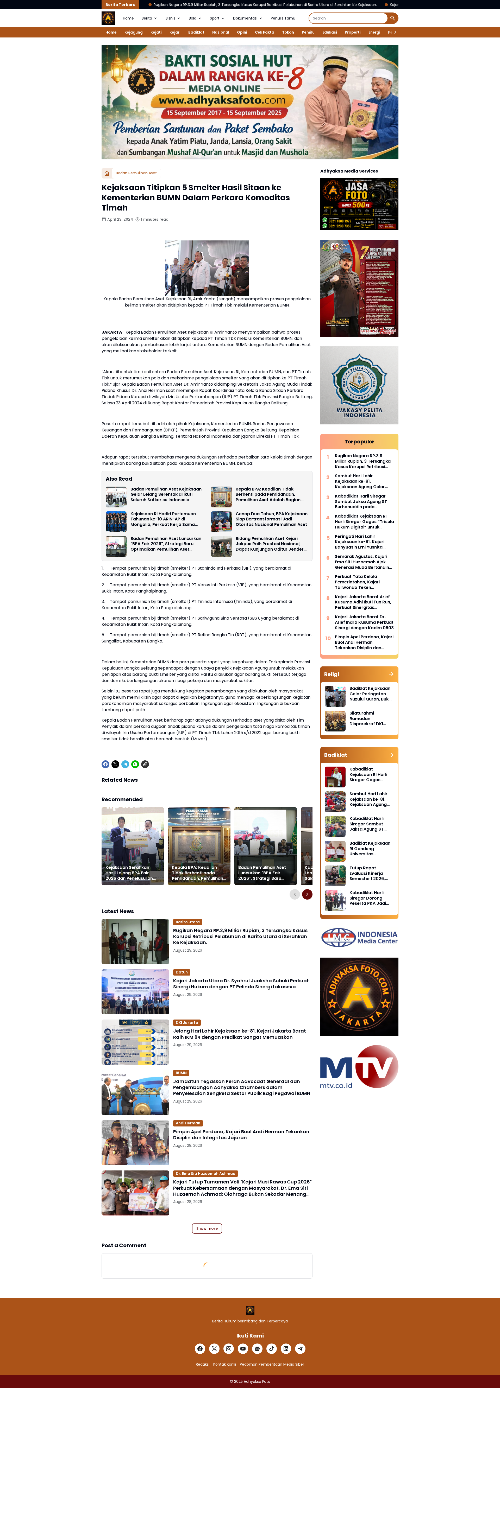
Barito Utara (188, 922)
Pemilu (308, 32)
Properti (353, 32)
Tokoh (288, 32)
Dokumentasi (245, 18)
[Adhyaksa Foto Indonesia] (108, 18)
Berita (147, 18)
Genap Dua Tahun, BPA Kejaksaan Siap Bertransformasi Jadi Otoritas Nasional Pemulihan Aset (272, 519)
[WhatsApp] (135, 764)
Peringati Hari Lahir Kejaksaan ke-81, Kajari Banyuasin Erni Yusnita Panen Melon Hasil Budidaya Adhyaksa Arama (364, 542)
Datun (182, 972)
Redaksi (202, 1364)
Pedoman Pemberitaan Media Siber (272, 1364)
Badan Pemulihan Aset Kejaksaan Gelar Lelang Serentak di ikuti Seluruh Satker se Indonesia (166, 495)
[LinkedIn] (286, 1348)
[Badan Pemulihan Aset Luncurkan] (116, 546)
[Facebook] (105, 764)
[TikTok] (271, 1348)
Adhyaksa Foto (257, 1381)
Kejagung (133, 32)
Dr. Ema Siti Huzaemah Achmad (205, 1173)
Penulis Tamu (283, 18)
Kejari (175, 32)
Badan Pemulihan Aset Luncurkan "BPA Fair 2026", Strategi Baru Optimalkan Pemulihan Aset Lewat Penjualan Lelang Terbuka (165, 544)
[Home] (107, 173)
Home (128, 18)
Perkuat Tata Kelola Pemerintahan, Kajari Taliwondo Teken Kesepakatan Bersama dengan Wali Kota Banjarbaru (359, 582)
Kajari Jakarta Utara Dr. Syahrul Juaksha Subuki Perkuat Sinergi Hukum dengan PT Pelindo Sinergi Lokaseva (241, 984)
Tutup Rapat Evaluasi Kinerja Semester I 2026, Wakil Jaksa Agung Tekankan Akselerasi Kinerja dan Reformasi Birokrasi (371, 873)
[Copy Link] (145, 764)
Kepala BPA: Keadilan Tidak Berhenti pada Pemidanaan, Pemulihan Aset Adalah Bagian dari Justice (268, 495)
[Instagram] (228, 1348)
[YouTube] (243, 1348)
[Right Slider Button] (393, 32)
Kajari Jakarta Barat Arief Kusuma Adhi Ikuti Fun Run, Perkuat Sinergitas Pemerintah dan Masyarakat (363, 602)
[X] (115, 764)
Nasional (220, 32)
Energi (374, 32)
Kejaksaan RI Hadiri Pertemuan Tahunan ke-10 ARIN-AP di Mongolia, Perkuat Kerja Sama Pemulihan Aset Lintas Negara (163, 519)
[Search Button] (393, 18)
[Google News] (257, 1348)
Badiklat (196, 32)
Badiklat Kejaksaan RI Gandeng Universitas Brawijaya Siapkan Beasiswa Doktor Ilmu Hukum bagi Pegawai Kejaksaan (370, 849)
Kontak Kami (224, 1364)
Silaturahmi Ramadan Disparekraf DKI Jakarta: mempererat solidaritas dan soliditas (366, 719)
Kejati (156, 32)
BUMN (181, 1072)
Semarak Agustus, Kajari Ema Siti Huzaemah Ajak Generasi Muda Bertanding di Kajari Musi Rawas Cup (363, 562)
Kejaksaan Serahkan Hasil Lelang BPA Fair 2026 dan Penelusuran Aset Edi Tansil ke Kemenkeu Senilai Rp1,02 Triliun (131, 873)
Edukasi (329, 32)
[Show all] (391, 674)
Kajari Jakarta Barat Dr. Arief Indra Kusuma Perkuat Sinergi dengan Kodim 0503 (364, 622)
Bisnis (170, 18)
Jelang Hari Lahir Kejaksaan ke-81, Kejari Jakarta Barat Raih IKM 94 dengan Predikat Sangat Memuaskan (239, 1034)
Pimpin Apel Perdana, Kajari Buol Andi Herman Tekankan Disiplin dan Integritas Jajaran (241, 1135)
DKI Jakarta (187, 1022)
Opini (242, 32)
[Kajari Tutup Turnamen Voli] (135, 1192)
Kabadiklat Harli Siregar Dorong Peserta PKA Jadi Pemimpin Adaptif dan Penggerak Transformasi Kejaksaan (368, 898)
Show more (207, 1228)
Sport (215, 18)
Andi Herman (188, 1123)
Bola (192, 18)
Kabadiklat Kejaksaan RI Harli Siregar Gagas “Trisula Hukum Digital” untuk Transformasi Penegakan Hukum (364, 522)
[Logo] (250, 1310)
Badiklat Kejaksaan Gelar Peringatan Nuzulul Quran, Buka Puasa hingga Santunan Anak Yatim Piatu (370, 694)
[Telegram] (125, 764)
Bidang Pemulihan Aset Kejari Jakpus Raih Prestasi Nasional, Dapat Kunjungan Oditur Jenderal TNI (272, 544)
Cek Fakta (264, 32)
